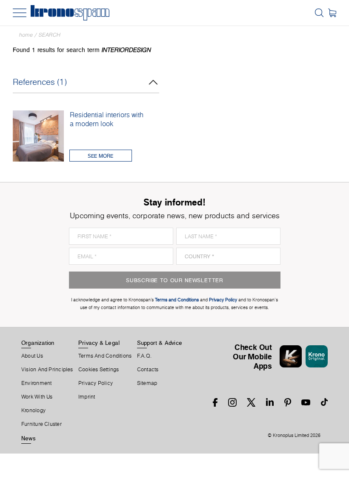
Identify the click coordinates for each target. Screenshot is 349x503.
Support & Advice (160, 342)
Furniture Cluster (41, 424)
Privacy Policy (95, 383)
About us (32, 356)
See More (100, 155)
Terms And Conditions (105, 356)
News (28, 438)
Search (49, 34)
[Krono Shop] (332, 13)
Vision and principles (47, 369)
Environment (36, 383)
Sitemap (147, 383)
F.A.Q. (144, 356)
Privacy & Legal (99, 342)
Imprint (86, 396)
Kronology (33, 410)
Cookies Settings (98, 369)
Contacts (148, 369)
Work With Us (37, 396)
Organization (37, 342)
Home (26, 34)
